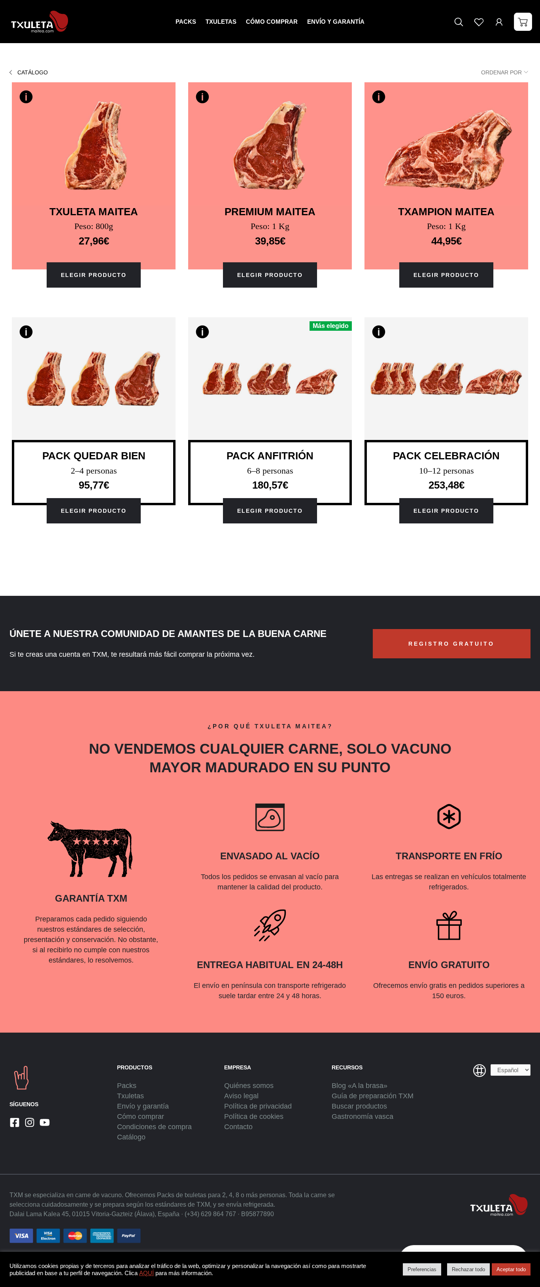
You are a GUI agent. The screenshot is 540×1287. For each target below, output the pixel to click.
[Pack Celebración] (446, 378)
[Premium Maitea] (270, 143)
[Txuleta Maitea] (94, 143)
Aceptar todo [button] (511, 1269)
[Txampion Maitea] (446, 143)
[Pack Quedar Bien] (94, 378)
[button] (523, 22)
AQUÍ (146, 1273)
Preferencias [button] (422, 1269)
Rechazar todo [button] (468, 1269)
